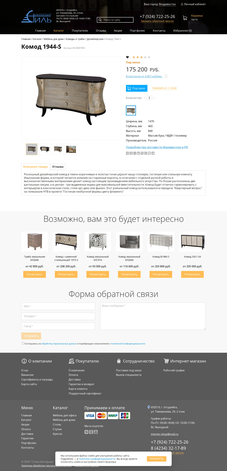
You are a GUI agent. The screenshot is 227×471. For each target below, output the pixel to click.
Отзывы (101, 30)
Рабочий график (174, 370)
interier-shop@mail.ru (164, 434)
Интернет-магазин (188, 361)
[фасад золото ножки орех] (131, 110)
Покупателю (80, 30)
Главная (40, 30)
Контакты (159, 30)
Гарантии (27, 438)
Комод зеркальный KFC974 (98, 258)
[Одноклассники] (131, 153)
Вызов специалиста (128, 375)
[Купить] (136, 88)
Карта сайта (29, 384)
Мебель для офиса (65, 415)
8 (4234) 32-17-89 (168, 448)
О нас (24, 370)
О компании (40, 361)
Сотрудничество (139, 361)
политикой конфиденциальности (128, 343)
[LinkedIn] (138, 153)
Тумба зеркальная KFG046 (34, 258)
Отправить (31, 336)
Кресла (57, 434)
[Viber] (142, 153)
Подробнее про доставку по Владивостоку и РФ (157, 147)
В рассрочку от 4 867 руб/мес (144, 76)
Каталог (59, 30)
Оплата (73, 375)
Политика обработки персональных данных (46, 465)
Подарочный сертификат (85, 393)
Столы (57, 424)
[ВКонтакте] (127, 153)
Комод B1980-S (161, 256)
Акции (118, 30)
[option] (71, 98)
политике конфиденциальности (97, 458)
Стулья (57, 429)
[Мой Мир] (134, 153)
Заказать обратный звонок (157, 21)
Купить (34, 274)
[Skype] (149, 153)
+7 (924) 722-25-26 (157, 16)
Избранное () (182, 30)
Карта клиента (78, 389)
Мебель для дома (64, 420)
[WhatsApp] (145, 153)
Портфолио (137, 30)
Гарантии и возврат (81, 384)
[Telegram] (153, 153)
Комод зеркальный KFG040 (129, 258)
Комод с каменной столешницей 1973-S (66, 258)
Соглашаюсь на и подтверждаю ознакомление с (85, 343)
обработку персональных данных (59, 343)
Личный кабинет (195, 4)
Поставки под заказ (128, 370)
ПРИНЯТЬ (156, 458)
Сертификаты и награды (37, 379)
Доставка (75, 379)
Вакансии (27, 375)
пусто (197, 17)
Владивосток (167, 4)
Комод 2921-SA (192, 256)
